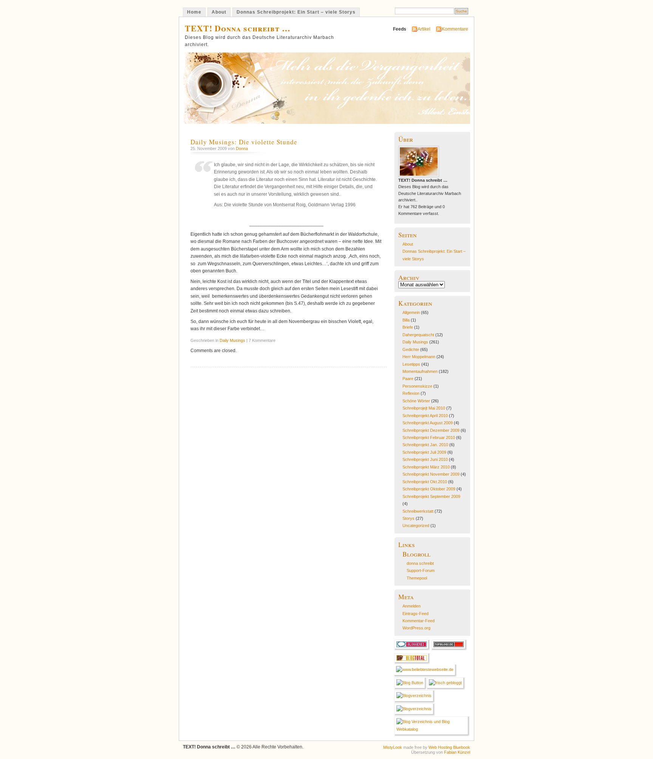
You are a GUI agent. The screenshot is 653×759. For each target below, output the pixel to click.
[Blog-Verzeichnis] (412, 649)
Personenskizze (417, 386)
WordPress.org (416, 628)
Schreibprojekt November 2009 (431, 474)
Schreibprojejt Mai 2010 (423, 408)
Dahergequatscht (418, 334)
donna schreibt (420, 563)
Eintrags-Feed (415, 613)
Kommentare (455, 29)
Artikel (424, 29)
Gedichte (410, 349)
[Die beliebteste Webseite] (426, 669)
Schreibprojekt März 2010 (426, 467)
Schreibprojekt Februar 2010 (428, 437)
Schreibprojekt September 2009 (431, 496)
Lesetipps (411, 364)
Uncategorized (415, 525)
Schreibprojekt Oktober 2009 (428, 489)
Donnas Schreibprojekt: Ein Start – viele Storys (296, 12)
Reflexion (410, 393)
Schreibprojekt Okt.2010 (424, 481)
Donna (242, 148)
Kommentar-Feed (418, 620)
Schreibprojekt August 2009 (427, 422)
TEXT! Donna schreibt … (238, 28)
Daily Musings (232, 340)
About (219, 12)
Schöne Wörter (416, 401)
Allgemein (411, 312)
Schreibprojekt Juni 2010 (425, 459)
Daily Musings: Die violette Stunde (243, 142)
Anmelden (411, 606)
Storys (408, 518)
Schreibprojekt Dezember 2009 (431, 430)
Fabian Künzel (457, 752)
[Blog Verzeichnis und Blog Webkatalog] (432, 729)
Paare (407, 378)
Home (194, 12)
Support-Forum (421, 570)
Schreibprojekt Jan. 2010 (425, 444)
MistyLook (392, 747)
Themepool (417, 578)
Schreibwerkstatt (417, 511)
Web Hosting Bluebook (449, 747)
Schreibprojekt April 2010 (425, 415)
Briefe (407, 327)
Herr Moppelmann (418, 356)
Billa (406, 320)
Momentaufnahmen (420, 371)
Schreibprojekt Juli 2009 (424, 452)
